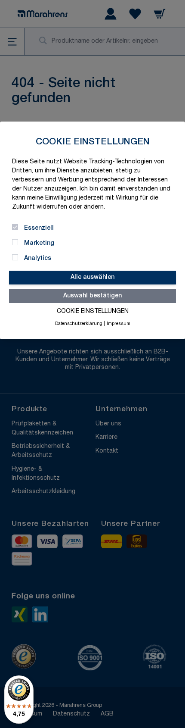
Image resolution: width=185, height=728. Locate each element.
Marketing (39, 244)
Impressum (118, 324)
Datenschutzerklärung (78, 324)
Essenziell (39, 228)
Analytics (37, 259)
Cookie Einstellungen (93, 312)
